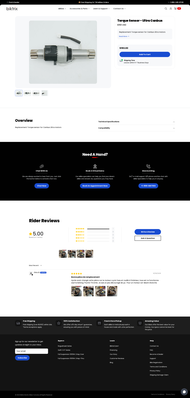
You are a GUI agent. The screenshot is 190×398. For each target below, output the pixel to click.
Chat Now (41, 186)
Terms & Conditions (157, 394)
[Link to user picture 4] (112, 291)
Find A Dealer (14, 2)
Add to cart (145, 54)
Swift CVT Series (64, 350)
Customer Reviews (117, 358)
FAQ (151, 350)
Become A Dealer (156, 354)
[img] (76, 273)
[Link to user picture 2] (88, 291)
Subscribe (22, 358)
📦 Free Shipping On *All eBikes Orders (94, 2)
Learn (112, 341)
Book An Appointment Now (95, 186)
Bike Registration (156, 362)
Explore (61, 341)
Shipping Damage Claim (159, 375)
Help (152, 341)
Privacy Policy (155, 371)
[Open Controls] (184, 391)
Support (153, 358)
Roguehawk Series (65, 346)
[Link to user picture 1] (76, 291)
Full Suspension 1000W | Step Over (71, 354)
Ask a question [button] (148, 238)
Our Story (113, 354)
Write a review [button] (148, 232)
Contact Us (154, 346)
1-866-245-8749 (176, 2)
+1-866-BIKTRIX (148, 186)
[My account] (170, 8)
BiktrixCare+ (114, 346)
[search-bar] (166, 8)
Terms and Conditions (158, 367)
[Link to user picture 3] (100, 291)
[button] (18, 52)
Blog (111, 362)
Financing (113, 350)
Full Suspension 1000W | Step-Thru (71, 358)
